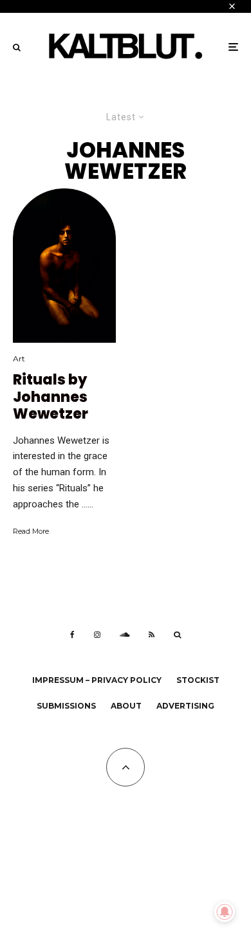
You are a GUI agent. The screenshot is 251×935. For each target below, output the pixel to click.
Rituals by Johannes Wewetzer (50, 397)
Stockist (197, 680)
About (126, 706)
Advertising (185, 706)
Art (19, 358)
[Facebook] (72, 634)
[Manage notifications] (224, 912)
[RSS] (151, 634)
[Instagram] (97, 634)
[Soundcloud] (124, 634)
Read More (31, 531)
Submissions (66, 706)
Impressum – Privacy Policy (97, 680)
